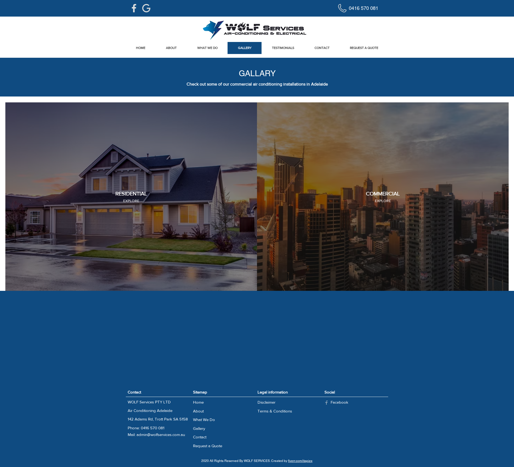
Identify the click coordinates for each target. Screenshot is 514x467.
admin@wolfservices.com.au (161, 434)
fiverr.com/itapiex (300, 461)
